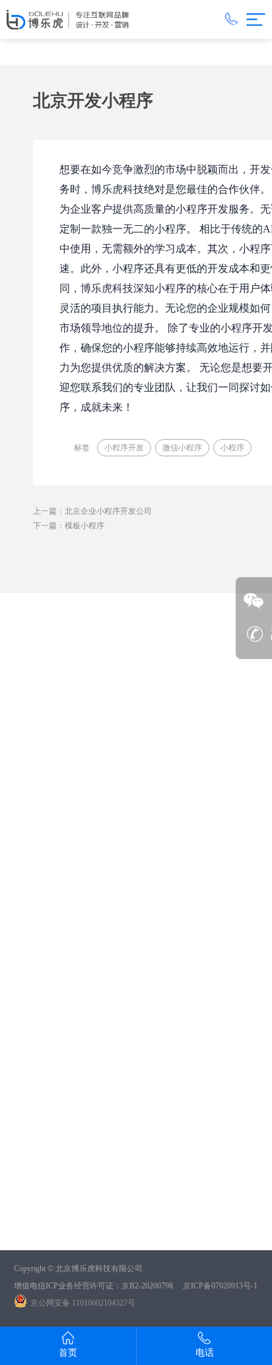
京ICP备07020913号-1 (220, 1285)
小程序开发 (124, 447)
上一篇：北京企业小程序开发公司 (92, 511)
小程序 (232, 447)
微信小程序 (182, 447)
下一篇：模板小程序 (68, 525)
